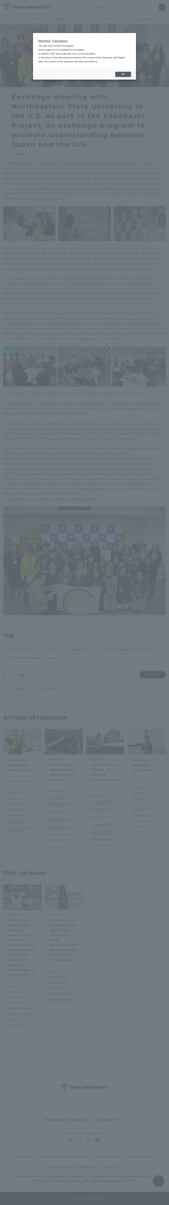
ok (123, 74)
